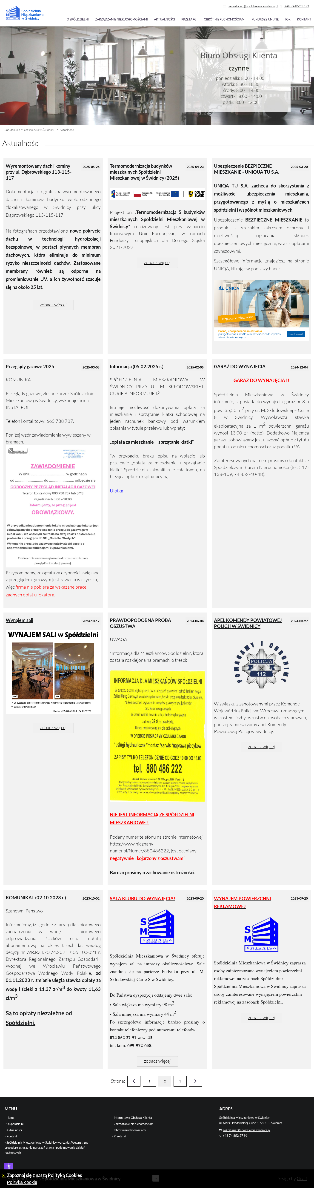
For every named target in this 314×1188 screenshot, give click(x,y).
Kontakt (304, 19)
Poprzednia (133, 1081)
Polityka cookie (22, 1182)
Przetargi (189, 19)
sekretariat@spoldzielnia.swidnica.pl (253, 6)
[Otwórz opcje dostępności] (8, 1166)
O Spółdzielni (14, 1124)
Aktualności (164, 19)
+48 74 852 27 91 (296, 6)
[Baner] (261, 339)
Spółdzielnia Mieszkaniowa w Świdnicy (29, 130)
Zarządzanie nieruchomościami (121, 19)
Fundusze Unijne (265, 19)
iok (288, 19)
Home (10, 1117)
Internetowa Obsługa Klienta (133, 1117)
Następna (195, 1081)
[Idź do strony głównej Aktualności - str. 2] (25, 13)
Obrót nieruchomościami (224, 19)
